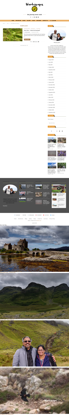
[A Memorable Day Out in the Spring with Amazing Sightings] (61, 153)
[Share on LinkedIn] (34, 41)
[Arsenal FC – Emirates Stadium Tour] (22, 193)
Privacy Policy (52, 218)
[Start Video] (59, 189)
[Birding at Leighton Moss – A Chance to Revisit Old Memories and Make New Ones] (52, 165)
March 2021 (51, 97)
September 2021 (52, 92)
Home (13, 20)
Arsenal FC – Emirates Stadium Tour (30, 192)
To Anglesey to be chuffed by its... (7, 414)
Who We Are (18, 20)
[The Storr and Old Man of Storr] (34, 343)
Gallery (29, 20)
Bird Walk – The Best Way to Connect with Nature (61, 170)
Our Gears (38, 20)
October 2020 (51, 109)
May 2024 (50, 64)
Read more (27, 39)
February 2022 (51, 79)
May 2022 (50, 72)
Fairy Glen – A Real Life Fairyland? (32, 30)
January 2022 (51, 82)
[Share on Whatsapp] (37, 41)
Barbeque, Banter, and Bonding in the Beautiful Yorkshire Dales (52, 146)
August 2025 (51, 59)
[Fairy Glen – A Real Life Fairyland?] (12, 34)
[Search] (57, 20)
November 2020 (52, 107)
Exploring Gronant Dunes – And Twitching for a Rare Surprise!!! (52, 158)
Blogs (24, 20)
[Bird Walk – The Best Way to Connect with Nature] (61, 165)
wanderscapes (27, 32)
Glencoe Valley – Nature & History (7, 319)
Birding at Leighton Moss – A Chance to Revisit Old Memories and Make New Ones (52, 171)
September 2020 (52, 112)
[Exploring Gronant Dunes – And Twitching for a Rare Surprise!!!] (52, 153)
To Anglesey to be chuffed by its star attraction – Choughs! (61, 145)
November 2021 (52, 87)
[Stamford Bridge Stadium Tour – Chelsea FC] (22, 200)
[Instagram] (51, 20)
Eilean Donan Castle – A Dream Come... (8, 272)
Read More (5, 205)
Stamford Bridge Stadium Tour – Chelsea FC (30, 199)
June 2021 (51, 94)
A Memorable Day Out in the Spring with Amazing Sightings (61, 158)
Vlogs (33, 20)
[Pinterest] (34, 17)
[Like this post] (30, 41)
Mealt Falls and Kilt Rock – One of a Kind (30, 186)
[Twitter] (54, 131)
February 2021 (51, 99)
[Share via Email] (38, 41)
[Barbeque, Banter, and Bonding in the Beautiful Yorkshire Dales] (52, 140)
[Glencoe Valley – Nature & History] (34, 296)
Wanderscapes (39, 220)
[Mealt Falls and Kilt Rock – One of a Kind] (22, 187)
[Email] (38, 17)
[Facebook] (30, 17)
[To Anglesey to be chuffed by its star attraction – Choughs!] (61, 140)
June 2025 (51, 62)
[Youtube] (36, 17)
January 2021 (51, 102)
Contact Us (45, 20)
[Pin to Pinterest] (33, 41)
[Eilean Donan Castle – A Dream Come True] (34, 249)
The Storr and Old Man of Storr (6, 367)
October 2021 (51, 89)
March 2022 (51, 77)
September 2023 (52, 69)
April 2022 (51, 74)
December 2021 (52, 84)
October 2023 (51, 67)
